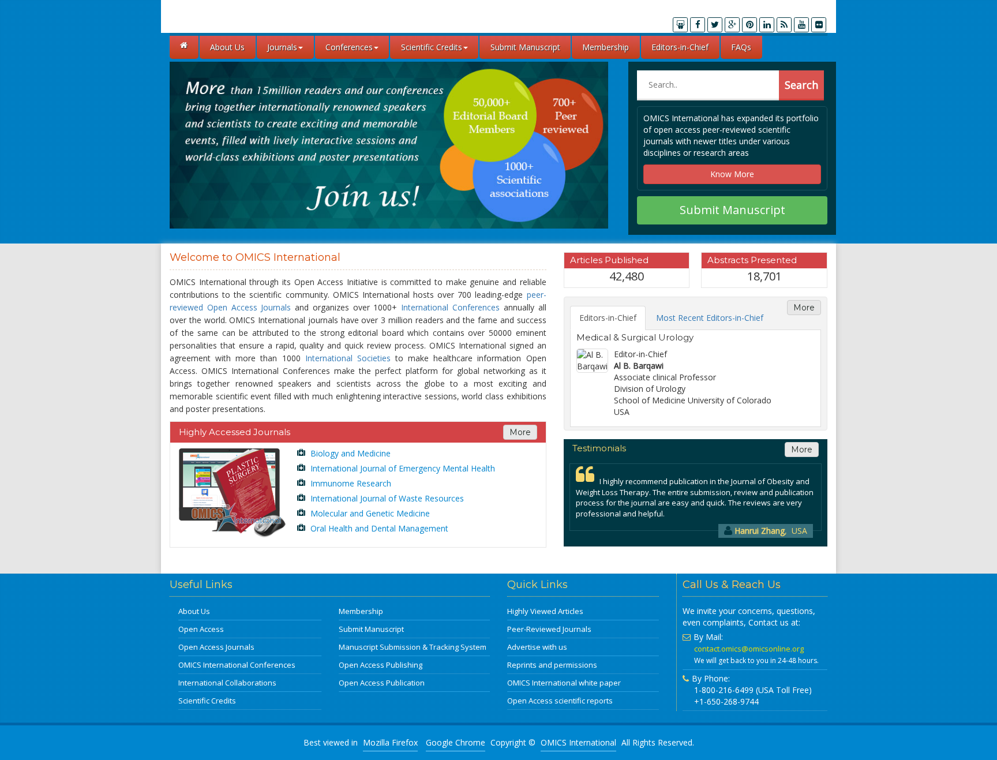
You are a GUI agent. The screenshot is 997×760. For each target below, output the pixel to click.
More (520, 432)
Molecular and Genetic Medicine (369, 513)
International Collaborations (227, 682)
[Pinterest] (749, 24)
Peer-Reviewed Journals (549, 629)
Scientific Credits (207, 700)
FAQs (741, 47)
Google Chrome (455, 742)
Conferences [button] (349, 47)
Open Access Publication (382, 682)
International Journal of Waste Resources (386, 498)
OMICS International (578, 742)
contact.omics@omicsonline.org (749, 648)
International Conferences (450, 307)
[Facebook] (697, 24)
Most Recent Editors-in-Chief (709, 317)
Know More (732, 174)
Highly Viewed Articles (545, 611)
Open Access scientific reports (560, 700)
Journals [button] (282, 47)
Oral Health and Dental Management (378, 528)
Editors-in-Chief (680, 47)
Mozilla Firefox (390, 742)
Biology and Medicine (349, 453)
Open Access (201, 629)
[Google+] (732, 24)
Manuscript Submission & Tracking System (412, 647)
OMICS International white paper (564, 682)
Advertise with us (537, 647)
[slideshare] (680, 24)
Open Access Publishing (380, 665)
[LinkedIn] (766, 24)
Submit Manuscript (525, 47)
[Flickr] (818, 24)
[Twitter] (714, 24)
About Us (227, 47)
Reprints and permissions (552, 665)
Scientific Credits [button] (431, 47)
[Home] (184, 47)
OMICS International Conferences (236, 665)
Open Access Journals (216, 647)
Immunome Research (349, 483)
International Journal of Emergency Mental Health (401, 468)
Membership (605, 47)
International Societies (348, 358)
